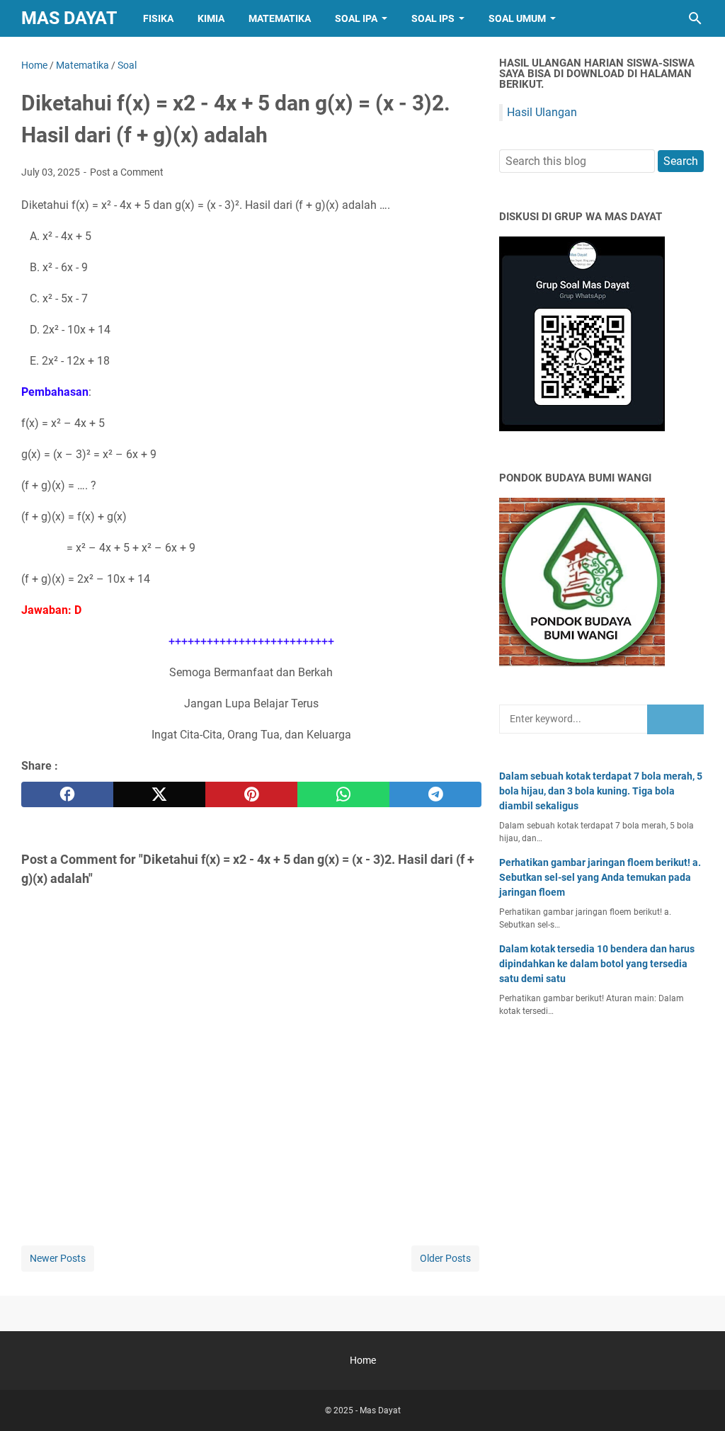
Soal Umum (517, 18)
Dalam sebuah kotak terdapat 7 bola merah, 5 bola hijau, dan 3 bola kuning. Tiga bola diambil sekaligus (600, 790)
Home (363, 1360)
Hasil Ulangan (542, 112)
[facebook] (67, 794)
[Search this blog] (695, 18)
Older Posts (445, 1258)
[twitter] (159, 794)
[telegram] (435, 794)
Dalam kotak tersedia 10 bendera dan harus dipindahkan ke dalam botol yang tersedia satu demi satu (597, 963)
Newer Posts (58, 1258)
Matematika (280, 18)
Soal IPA (356, 18)
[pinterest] (251, 794)
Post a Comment (127, 172)
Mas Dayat (69, 18)
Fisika (158, 18)
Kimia (211, 18)
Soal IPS (433, 18)
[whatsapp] (343, 794)
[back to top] (697, 1399)
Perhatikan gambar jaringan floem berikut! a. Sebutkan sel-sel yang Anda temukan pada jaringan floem (600, 877)
